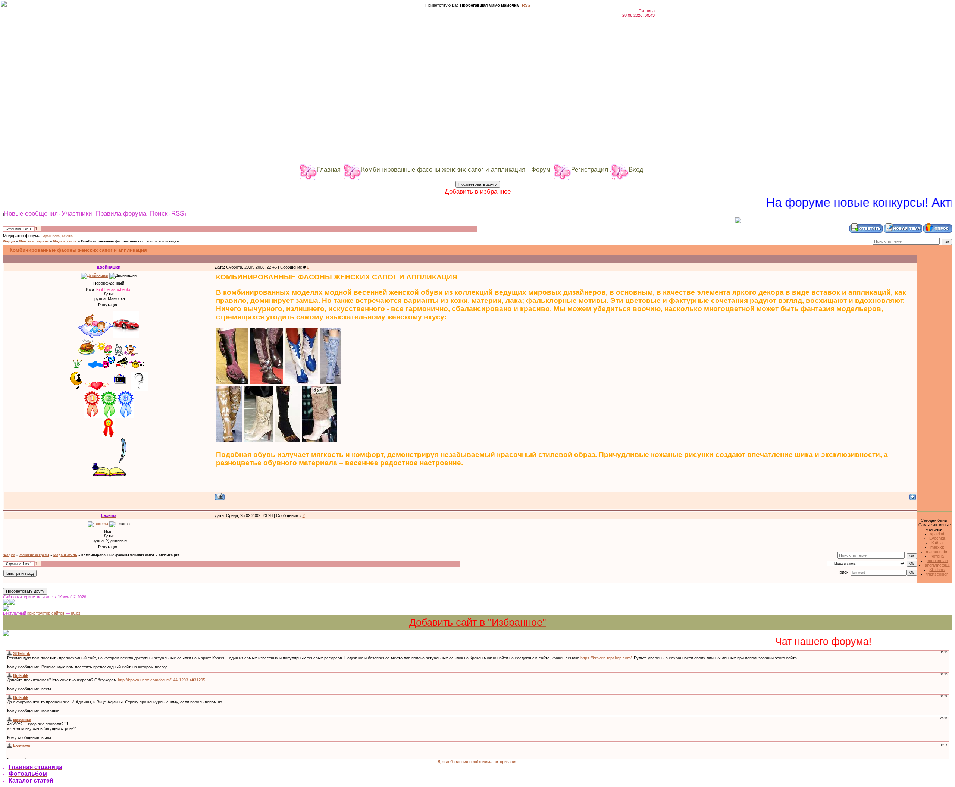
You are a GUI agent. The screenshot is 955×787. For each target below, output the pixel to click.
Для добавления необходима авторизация (477, 761)
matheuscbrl (937, 551)
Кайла (937, 542)
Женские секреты (34, 241)
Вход (636, 169)
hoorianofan (937, 560)
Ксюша (67, 236)
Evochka (937, 538)
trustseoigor (937, 574)
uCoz (76, 613)
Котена (937, 556)
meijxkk (937, 547)
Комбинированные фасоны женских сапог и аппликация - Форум (456, 169)
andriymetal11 (937, 565)
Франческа (51, 236)
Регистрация (589, 169)
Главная (329, 169)
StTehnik (937, 569)
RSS (526, 5)
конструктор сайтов (46, 613)
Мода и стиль (65, 241)
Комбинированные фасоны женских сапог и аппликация (130, 241)
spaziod (937, 534)
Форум (9, 241)
